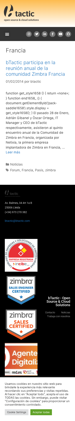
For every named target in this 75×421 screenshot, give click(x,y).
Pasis (39, 170)
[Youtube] (60, 34)
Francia (27, 170)
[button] (7, 34)
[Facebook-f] (52, 34)
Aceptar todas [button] (41, 412)
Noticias (16, 164)
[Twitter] (37, 34)
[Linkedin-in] (45, 34)
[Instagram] (29, 34)
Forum (15, 170)
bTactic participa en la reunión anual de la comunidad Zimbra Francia (35, 68)
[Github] (68, 34)
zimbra (50, 170)
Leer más (13, 152)
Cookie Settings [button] (16, 412)
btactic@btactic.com (17, 220)
